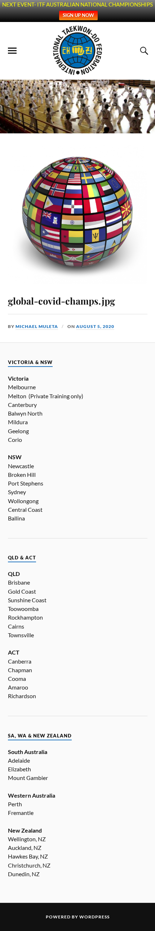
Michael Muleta (36, 326)
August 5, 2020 (95, 326)
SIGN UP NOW (78, 15)
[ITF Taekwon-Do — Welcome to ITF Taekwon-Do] (77, 50)
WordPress (94, 916)
